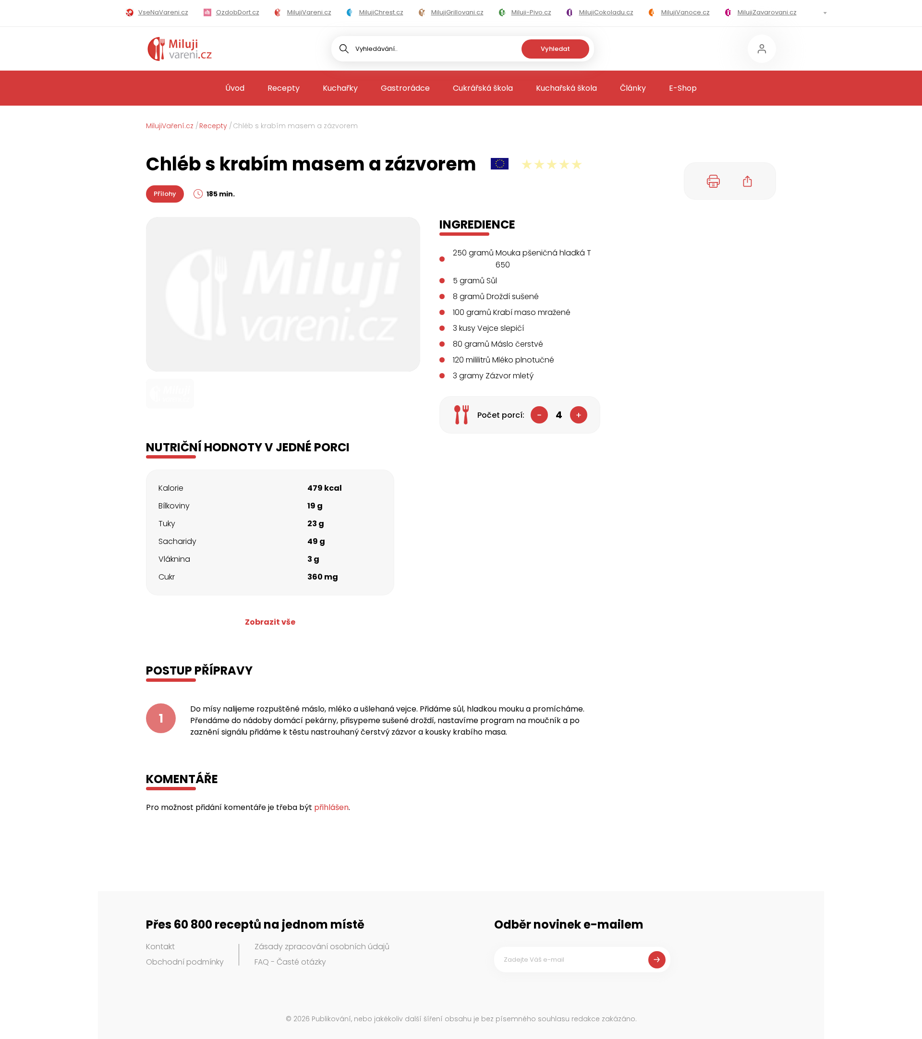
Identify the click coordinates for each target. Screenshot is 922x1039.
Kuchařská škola (566, 88)
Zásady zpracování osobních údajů (322, 946)
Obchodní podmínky (185, 961)
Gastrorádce (405, 88)
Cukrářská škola (483, 88)
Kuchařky (340, 88)
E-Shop (683, 88)
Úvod (234, 88)
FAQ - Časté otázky (290, 961)
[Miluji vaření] (179, 49)
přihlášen (331, 807)
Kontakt (160, 946)
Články (633, 88)
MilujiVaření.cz (170, 126)
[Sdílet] (747, 181)
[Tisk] (713, 181)
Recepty (283, 88)
